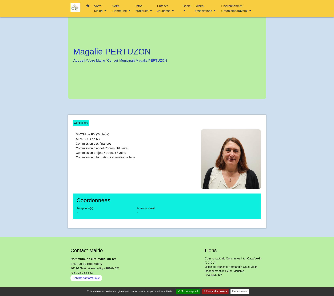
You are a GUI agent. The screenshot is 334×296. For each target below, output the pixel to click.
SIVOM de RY (213, 275)
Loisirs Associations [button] (203, 8)
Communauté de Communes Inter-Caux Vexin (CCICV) (233, 260)
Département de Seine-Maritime (224, 271)
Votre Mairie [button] (99, 8)
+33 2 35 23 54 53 (81, 272)
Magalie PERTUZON (151, 60)
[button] (88, 6)
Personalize (239, 291)
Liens (211, 250)
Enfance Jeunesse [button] (164, 8)
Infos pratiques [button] (142, 8)
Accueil (79, 60)
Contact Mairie (86, 250)
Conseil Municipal (120, 60)
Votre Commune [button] (120, 8)
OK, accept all (189, 291)
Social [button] (187, 6)
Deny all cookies (216, 291)
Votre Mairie (96, 60)
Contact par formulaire (86, 278)
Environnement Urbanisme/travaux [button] (234, 8)
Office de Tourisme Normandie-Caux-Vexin (231, 266)
